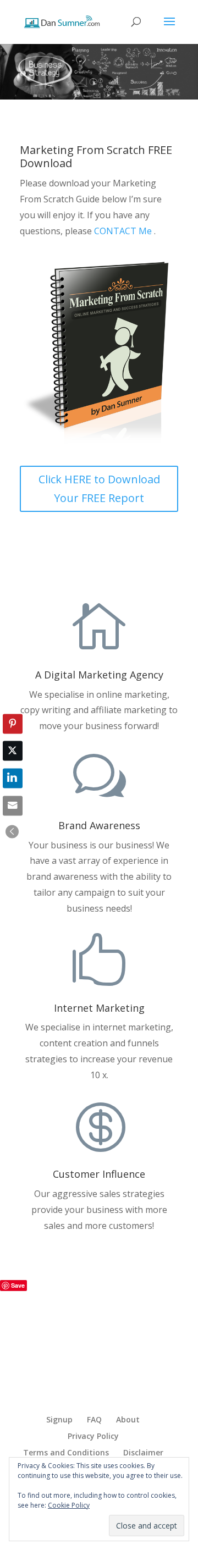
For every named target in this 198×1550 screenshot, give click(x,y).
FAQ (94, 1419)
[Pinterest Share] (13, 723)
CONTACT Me (124, 231)
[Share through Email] (13, 805)
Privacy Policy (93, 1436)
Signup (59, 1419)
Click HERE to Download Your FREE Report (99, 488)
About (128, 1419)
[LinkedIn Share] (13, 778)
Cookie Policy (69, 1505)
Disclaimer (143, 1452)
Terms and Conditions (66, 1452)
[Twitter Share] (13, 751)
